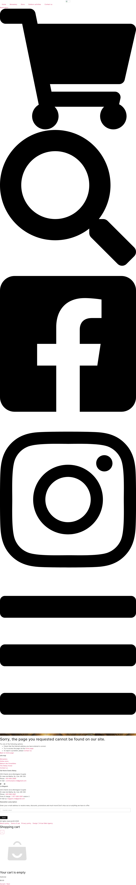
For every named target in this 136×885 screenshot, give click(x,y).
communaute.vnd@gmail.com (16, 781)
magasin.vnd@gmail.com (16, 799)
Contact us (48, 4)
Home (4, 4)
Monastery (13, 4)
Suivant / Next (5, 884)
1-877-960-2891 (17, 796)
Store (23, 4)
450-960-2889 (11, 778)
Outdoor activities (34, 4)
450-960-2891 (11, 794)
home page (29, 748)
